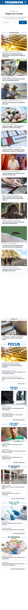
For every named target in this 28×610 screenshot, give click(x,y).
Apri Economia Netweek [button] (17, 569)
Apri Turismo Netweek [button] (18, 498)
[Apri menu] (2, 2)
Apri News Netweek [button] (18, 420)
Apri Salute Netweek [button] (18, 533)
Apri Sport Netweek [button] (18, 462)
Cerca (22, 22)
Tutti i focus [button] (21, 383)
